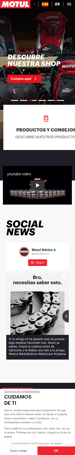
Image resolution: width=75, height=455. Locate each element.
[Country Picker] (45, 4)
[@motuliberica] (24, 252)
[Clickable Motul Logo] (15, 4)
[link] (37, 68)
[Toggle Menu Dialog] (69, 4)
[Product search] (34, 4)
